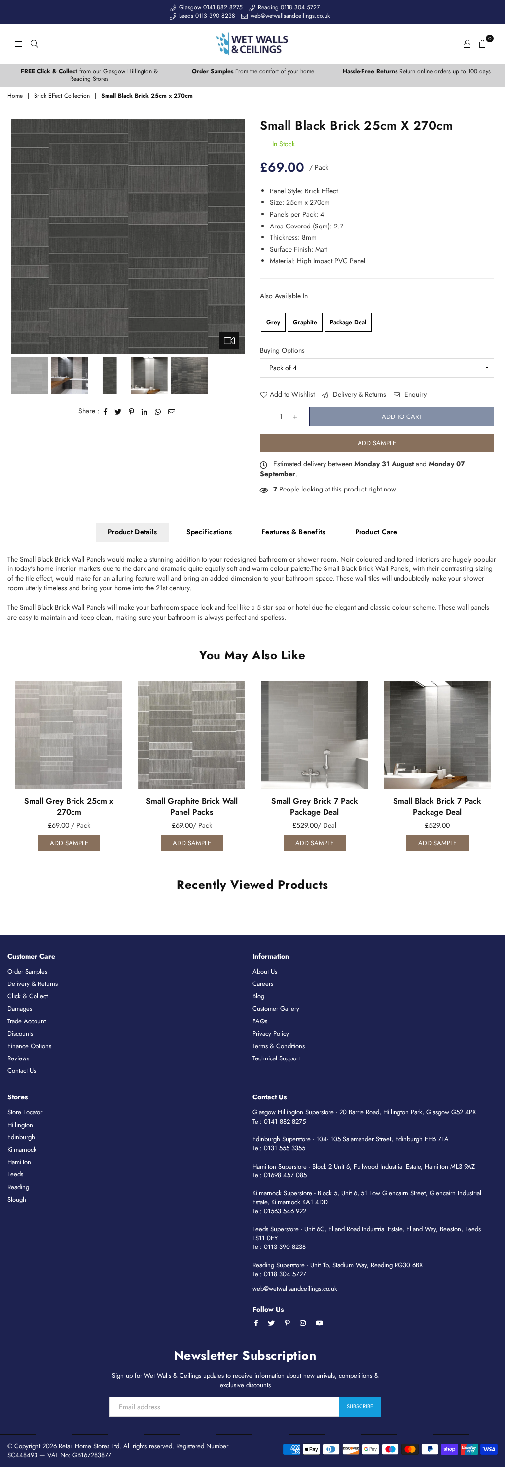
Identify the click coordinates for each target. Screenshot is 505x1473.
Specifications (209, 532)
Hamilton (19, 1162)
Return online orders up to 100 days (417, 71)
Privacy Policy (270, 1033)
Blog (258, 996)
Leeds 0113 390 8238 (206, 15)
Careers (262, 983)
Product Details (132, 532)
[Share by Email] (172, 411)
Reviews (18, 1058)
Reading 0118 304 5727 (288, 7)
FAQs (259, 1021)
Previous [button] (20, 236)
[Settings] (467, 43)
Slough (16, 1199)
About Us (264, 971)
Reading (18, 1187)
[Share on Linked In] (145, 411)
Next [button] (236, 236)
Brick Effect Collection (62, 96)
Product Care (376, 532)
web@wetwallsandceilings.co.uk (289, 15)
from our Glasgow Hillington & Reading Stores (89, 75)
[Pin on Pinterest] (132, 411)
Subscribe (360, 1406)
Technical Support (276, 1058)
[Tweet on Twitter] (118, 411)
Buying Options (282, 350)
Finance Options (29, 1046)
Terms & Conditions (278, 1046)
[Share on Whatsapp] (158, 411)
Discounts (20, 1033)
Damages (19, 1008)
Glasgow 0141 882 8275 (210, 7)
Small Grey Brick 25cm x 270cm (68, 806)
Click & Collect (27, 996)
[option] (89, 75)
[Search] (34, 43)
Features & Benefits (293, 532)
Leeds (15, 1174)
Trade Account (26, 1021)
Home (15, 96)
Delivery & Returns (358, 394)
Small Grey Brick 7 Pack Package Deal (314, 806)
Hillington (20, 1125)
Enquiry (414, 394)
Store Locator (24, 1112)
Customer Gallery (275, 1008)
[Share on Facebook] (106, 411)
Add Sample (377, 443)
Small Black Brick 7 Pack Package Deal (437, 806)
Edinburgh (21, 1137)
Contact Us (21, 1070)
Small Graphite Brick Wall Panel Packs (192, 806)
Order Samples (27, 971)
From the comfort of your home (253, 71)
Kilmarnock (21, 1149)
